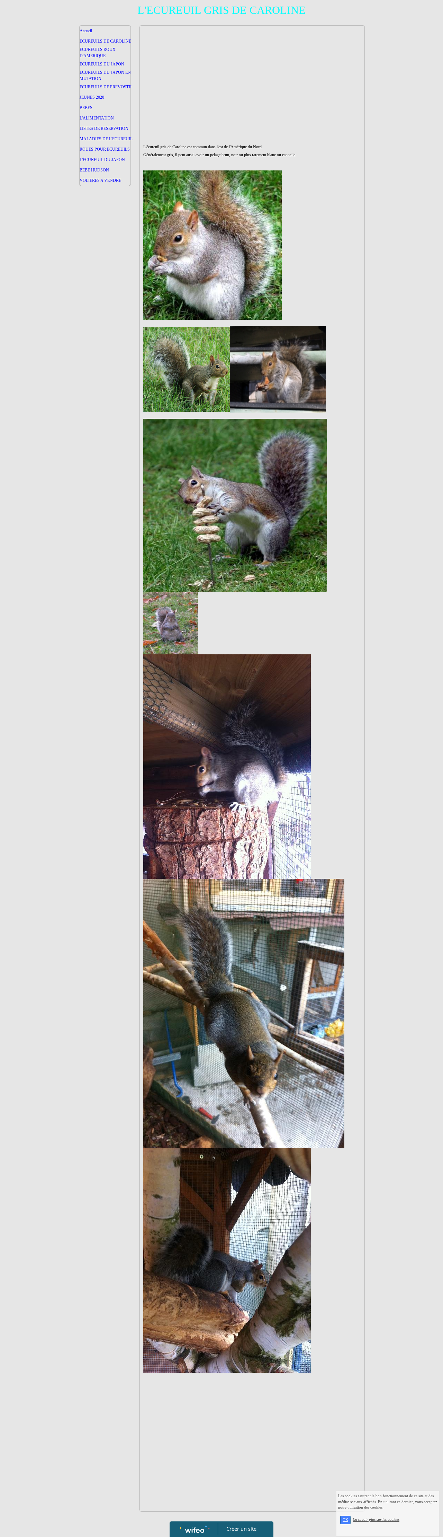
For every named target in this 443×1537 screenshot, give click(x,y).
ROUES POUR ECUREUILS (105, 149)
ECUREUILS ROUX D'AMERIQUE (98, 52)
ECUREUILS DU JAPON (102, 64)
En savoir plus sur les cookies (376, 1520)
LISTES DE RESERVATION (104, 128)
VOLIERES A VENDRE (100, 180)
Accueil (86, 30)
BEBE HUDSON (94, 170)
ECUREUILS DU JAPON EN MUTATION (105, 75)
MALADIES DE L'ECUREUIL (106, 138)
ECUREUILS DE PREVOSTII (106, 87)
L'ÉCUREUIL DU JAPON (102, 159)
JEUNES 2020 (92, 97)
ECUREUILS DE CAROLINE (105, 41)
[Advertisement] (105, 328)
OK (345, 1520)
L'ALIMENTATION (97, 118)
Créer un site (241, 1528)
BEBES (86, 107)
